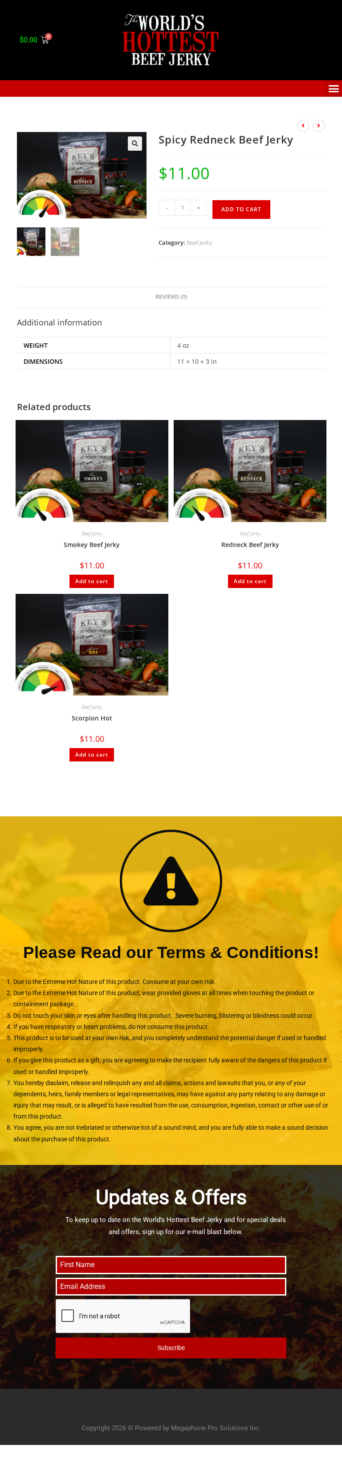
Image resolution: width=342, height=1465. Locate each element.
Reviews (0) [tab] (171, 296)
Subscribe (171, 1347)
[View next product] (319, 125)
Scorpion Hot (92, 718)
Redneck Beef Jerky (250, 544)
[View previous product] (303, 125)
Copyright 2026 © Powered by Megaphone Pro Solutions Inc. (171, 1428)
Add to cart (241, 209)
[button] (135, 143)
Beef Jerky (199, 243)
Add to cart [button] (91, 581)
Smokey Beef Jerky (92, 544)
